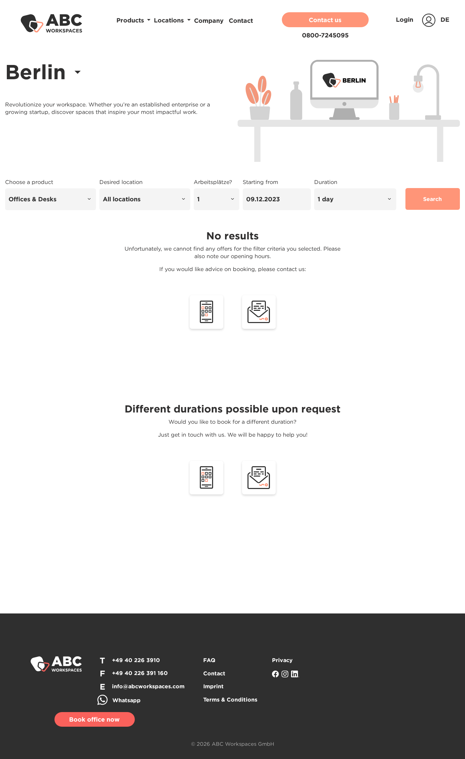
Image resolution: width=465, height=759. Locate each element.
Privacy (282, 660)
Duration (325, 182)
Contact (241, 20)
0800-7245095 (325, 35)
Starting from (260, 182)
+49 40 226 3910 (136, 660)
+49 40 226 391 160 (140, 673)
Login (405, 19)
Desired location (121, 182)
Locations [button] (170, 20)
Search (432, 199)
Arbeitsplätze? (213, 182)
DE (444, 19)
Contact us (325, 20)
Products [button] (131, 20)
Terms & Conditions (230, 699)
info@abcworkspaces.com (148, 686)
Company (209, 20)
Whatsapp (126, 700)
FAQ (209, 660)
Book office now (94, 719)
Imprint (213, 686)
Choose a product (29, 182)
